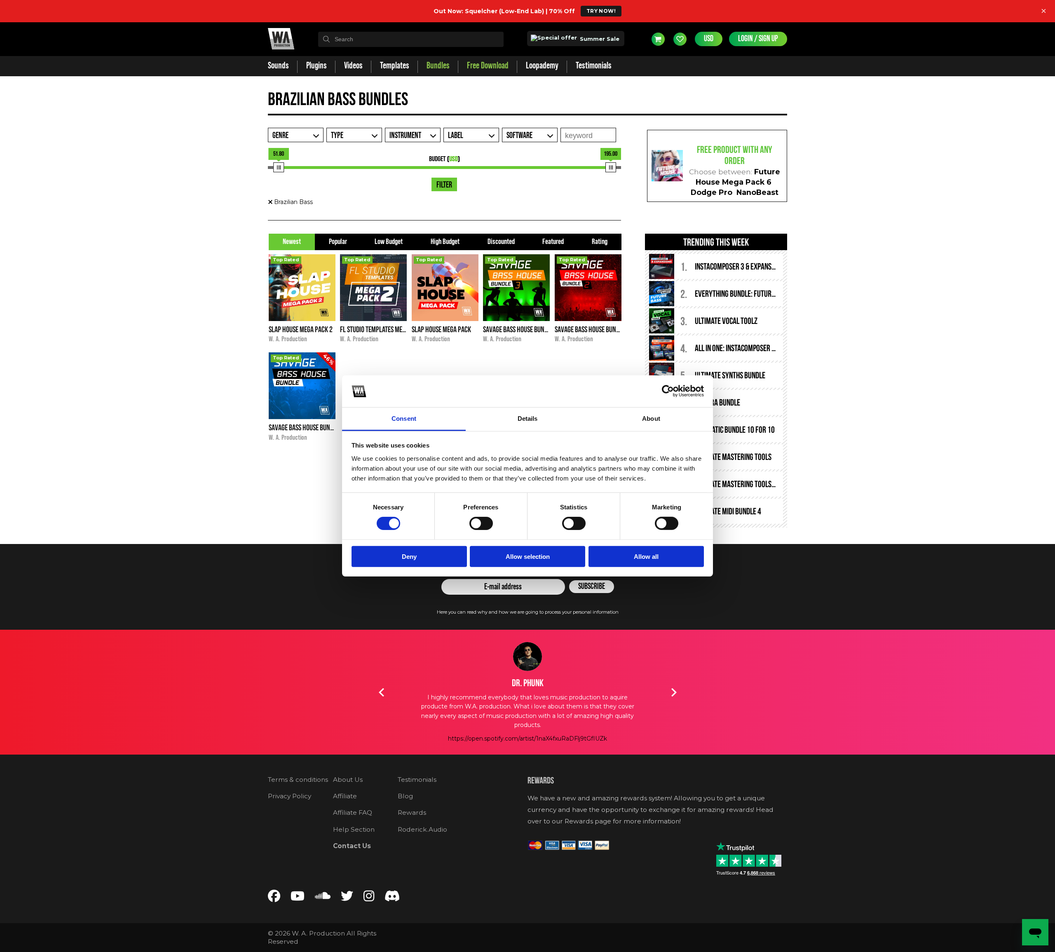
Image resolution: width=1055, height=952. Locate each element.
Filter (444, 185)
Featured (553, 242)
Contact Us (352, 846)
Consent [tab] (404, 418)
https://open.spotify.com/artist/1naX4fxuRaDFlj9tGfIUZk (527, 738)
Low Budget (389, 242)
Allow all (646, 556)
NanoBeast (757, 192)
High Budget (445, 242)
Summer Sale (598, 38)
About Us (348, 779)
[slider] (278, 167)
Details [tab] (528, 418)
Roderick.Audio (422, 829)
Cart (658, 39)
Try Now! (601, 11)
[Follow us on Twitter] (347, 897)
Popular (338, 242)
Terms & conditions (298, 779)
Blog (405, 796)
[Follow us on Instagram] (368, 897)
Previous (381, 692)
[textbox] (411, 39)
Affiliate (345, 796)
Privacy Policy (289, 796)
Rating (599, 242)
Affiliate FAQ (352, 812)
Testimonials (417, 779)
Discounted (501, 242)
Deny (409, 556)
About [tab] (651, 418)
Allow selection (528, 556)
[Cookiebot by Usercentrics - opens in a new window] (668, 391)
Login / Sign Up (758, 39)
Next (674, 692)
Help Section (354, 829)
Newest (292, 242)
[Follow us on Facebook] (274, 897)
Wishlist (680, 39)
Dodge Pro (711, 192)
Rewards (412, 812)
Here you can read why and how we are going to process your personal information (528, 612)
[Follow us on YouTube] (298, 897)
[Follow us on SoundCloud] (323, 897)
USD (708, 39)
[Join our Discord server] (392, 897)
